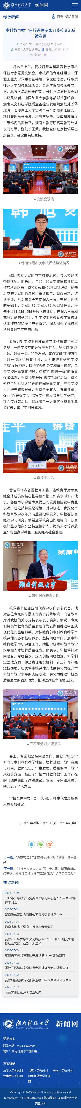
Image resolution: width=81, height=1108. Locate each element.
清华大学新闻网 (13, 1070)
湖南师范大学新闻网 (39, 1078)
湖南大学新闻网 (13, 1076)
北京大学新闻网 (38, 1070)
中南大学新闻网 (63, 1070)
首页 (60, 16)
